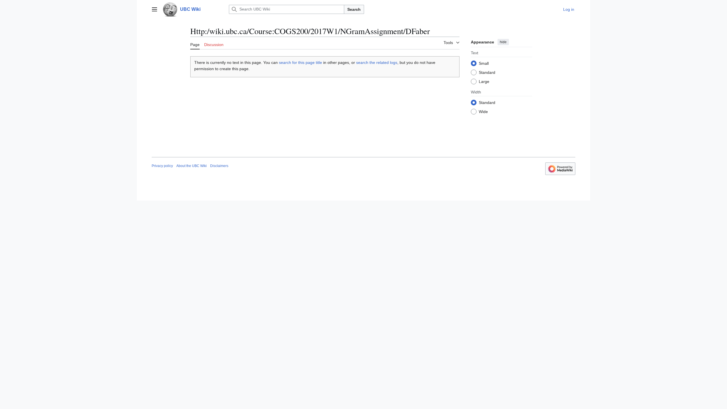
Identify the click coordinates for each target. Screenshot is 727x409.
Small (484, 63)
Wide (483, 111)
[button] (154, 9)
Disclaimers (219, 166)
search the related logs (376, 62)
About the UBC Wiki (191, 166)
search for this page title (300, 62)
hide (503, 42)
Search (354, 9)
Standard (487, 72)
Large (484, 81)
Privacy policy (162, 166)
